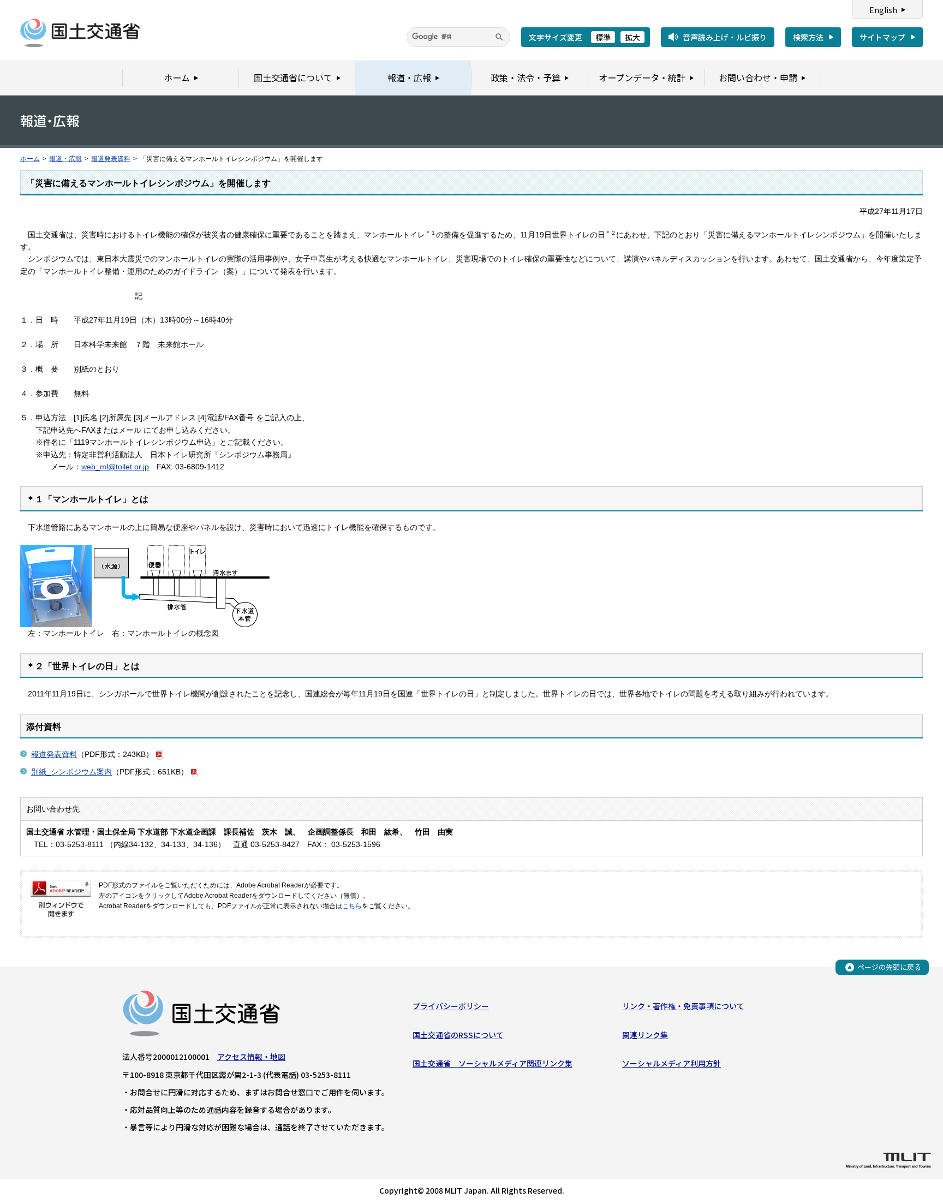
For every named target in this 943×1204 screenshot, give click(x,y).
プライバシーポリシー (451, 1005)
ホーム (30, 159)
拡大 (632, 37)
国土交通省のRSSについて (458, 1034)
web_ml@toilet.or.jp (115, 466)
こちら (352, 906)
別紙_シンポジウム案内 (71, 771)
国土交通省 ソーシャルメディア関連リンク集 (492, 1063)
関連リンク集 (645, 1034)
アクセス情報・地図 (251, 1056)
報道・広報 (65, 159)
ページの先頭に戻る (889, 967)
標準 (603, 37)
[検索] (499, 37)
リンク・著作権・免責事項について (683, 1005)
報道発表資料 (110, 159)
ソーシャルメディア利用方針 (671, 1063)
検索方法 (808, 37)
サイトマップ (882, 37)
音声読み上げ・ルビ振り (725, 37)
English (883, 9)
